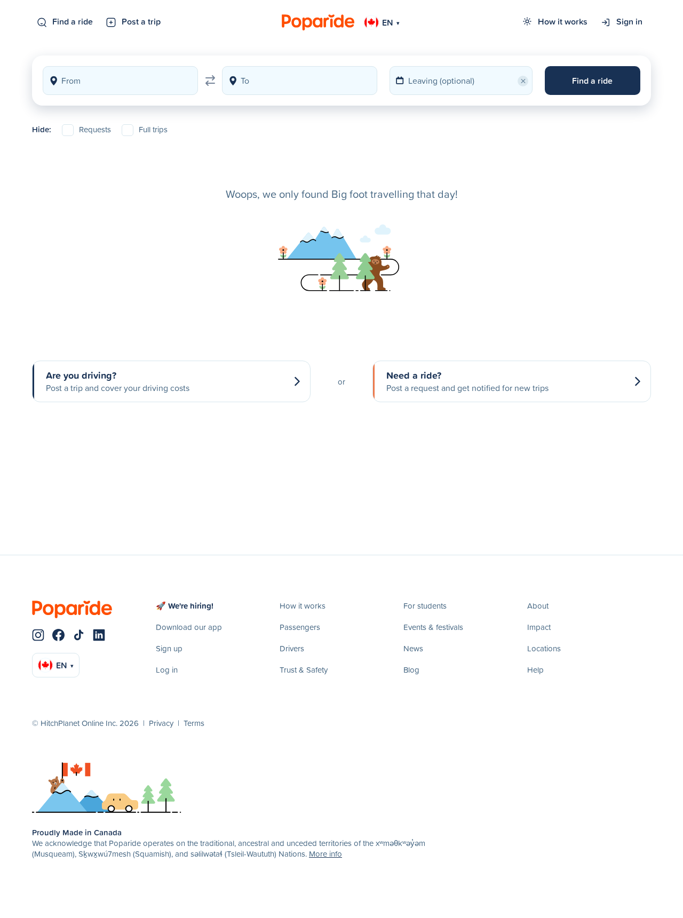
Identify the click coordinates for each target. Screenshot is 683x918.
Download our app (189, 627)
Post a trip (141, 21)
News (413, 648)
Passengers (300, 627)
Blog (411, 669)
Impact (539, 627)
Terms (194, 723)
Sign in (629, 21)
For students (425, 605)
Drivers (292, 648)
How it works (562, 21)
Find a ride (72, 21)
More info (325, 853)
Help (535, 669)
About (538, 605)
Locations (544, 648)
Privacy (161, 723)
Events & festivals (433, 627)
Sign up (169, 648)
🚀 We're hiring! (184, 605)
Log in (167, 669)
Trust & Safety (304, 669)
